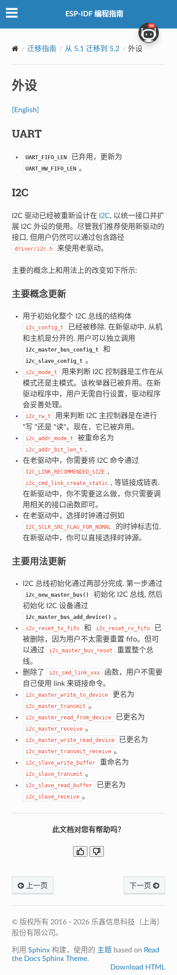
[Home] (15, 48)
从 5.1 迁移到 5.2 (92, 48)
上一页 (36, 885)
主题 (104, 950)
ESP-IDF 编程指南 (94, 14)
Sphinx (39, 950)
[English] (25, 110)
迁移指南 (41, 48)
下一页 (141, 885)
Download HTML (137, 967)
